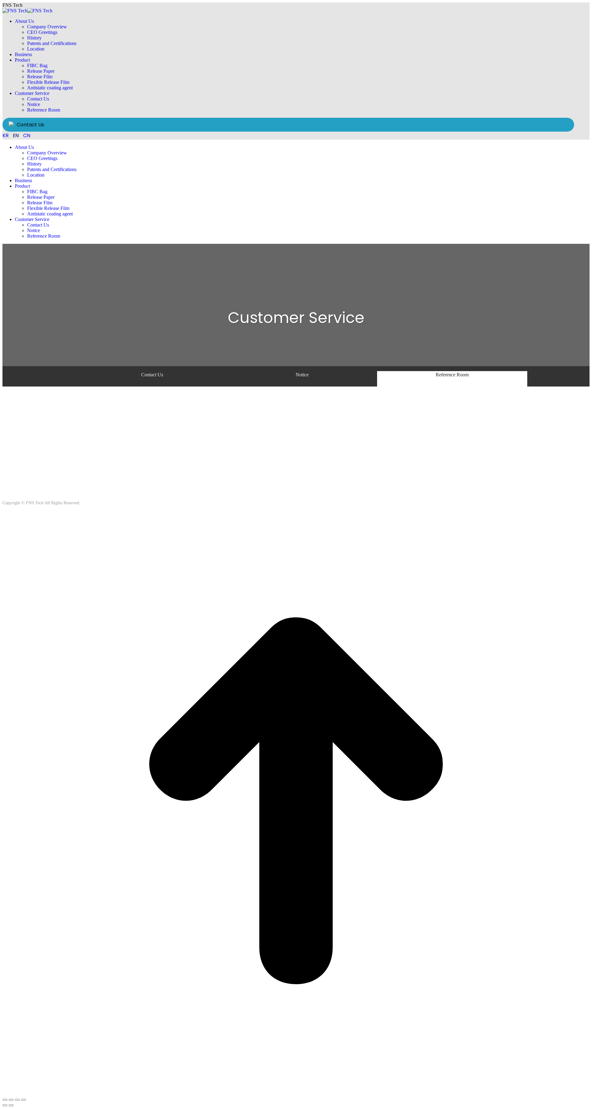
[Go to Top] (296, 1092)
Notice (302, 374)
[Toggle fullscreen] (17, 1100)
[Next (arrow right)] (11, 1105)
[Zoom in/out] (23, 1100)
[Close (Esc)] (4, 1100)
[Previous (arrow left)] (4, 1105)
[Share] (11, 1100)
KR (5, 135)
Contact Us (30, 124)
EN (16, 135)
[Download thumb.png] (210, 441)
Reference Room (452, 374)
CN (26, 135)
